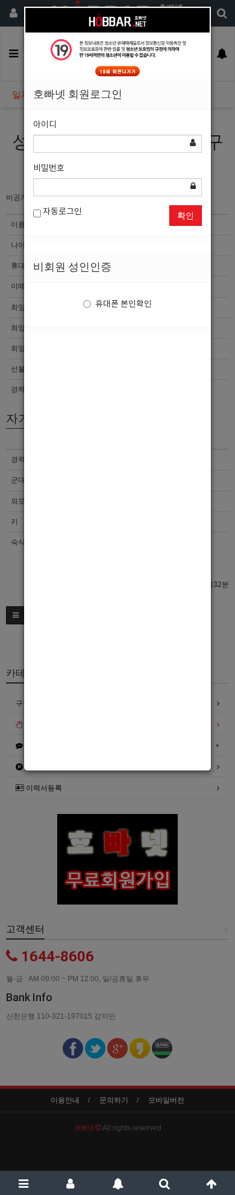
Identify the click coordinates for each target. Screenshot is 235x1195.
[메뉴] (23, 1183)
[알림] (117, 1183)
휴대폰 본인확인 (123, 304)
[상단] (211, 1183)
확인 (185, 215)
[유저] (70, 1183)
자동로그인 (61, 212)
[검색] (164, 1183)
